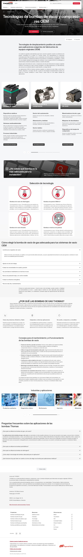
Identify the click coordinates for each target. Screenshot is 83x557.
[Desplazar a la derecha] (29, 414)
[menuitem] (6, 7)
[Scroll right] (28, 152)
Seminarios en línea (36, 523)
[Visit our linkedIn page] (16, 533)
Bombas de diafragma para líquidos (19, 523)
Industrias (34, 516)
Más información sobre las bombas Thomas (19, 504)
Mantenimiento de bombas (38, 525)
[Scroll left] (24, 152)
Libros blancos (35, 520)
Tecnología (34, 518)
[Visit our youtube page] (20, 533)
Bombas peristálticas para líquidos (18, 525)
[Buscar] (51, 3)
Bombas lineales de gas (16, 520)
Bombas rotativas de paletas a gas (19, 518)
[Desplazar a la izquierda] (24, 414)
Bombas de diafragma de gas (17, 514)
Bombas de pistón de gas (16, 516)
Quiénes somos (35, 514)
